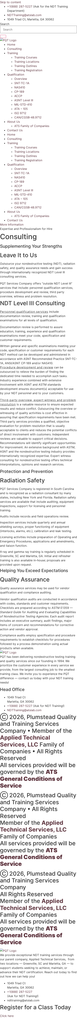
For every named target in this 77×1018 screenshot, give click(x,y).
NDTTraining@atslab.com (24, 15)
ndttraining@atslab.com (23, 1000)
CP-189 (19, 91)
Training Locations (26, 61)
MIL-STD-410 (23, 104)
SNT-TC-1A (21, 83)
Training (12, 53)
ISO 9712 (20, 113)
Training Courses (25, 57)
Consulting (14, 49)
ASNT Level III (23, 100)
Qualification (15, 74)
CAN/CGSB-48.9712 (28, 117)
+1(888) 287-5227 (19, 6)
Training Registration (28, 70)
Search (4, 24)
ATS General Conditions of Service (31, 778)
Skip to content (10, 2)
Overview (20, 79)
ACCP (18, 96)
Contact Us (15, 130)
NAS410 (19, 87)
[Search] (3, 36)
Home (11, 44)
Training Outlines (25, 66)
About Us (13, 121)
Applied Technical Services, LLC (25, 741)
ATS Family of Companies (31, 126)
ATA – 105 (21, 109)
